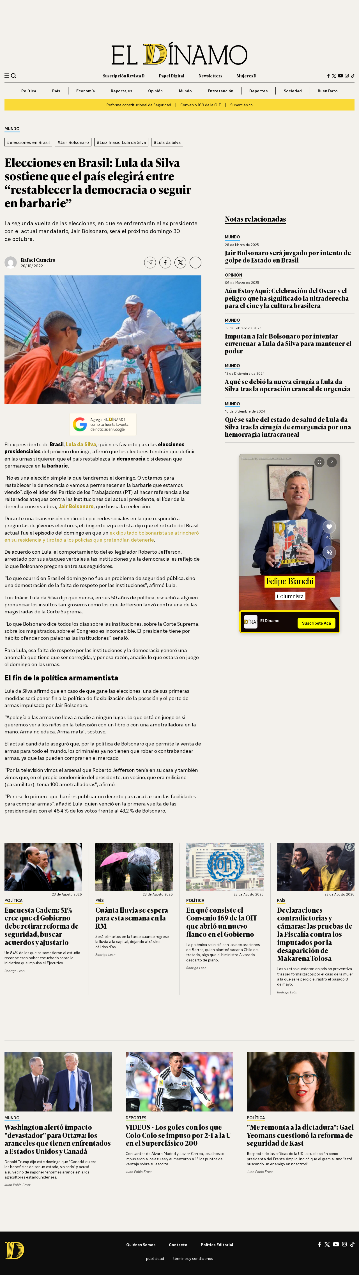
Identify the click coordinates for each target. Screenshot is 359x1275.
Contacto (178, 1244)
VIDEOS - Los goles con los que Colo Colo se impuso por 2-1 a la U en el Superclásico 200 (178, 1135)
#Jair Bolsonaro (73, 142)
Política (28, 90)
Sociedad (293, 90)
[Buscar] (13, 76)
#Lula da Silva (167, 142)
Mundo (185, 90)
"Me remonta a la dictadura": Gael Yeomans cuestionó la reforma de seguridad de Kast (300, 1135)
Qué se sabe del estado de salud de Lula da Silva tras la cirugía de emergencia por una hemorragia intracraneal (288, 427)
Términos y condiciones (193, 1258)
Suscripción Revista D (123, 76)
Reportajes (121, 90)
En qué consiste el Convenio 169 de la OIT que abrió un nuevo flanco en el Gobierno (221, 922)
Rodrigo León (14, 971)
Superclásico (241, 104)
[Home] (179, 53)
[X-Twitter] (334, 76)
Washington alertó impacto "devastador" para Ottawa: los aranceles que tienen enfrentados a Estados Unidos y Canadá (57, 1139)
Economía (85, 90)
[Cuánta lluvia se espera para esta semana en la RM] (134, 867)
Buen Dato (328, 90)
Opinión (155, 90)
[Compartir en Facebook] (165, 262)
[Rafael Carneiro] (10, 262)
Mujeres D (246, 76)
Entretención (220, 90)
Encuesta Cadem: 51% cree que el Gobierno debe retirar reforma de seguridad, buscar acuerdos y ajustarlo (41, 926)
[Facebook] (328, 76)
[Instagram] (347, 76)
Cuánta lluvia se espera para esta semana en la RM (131, 918)
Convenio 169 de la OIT (200, 104)
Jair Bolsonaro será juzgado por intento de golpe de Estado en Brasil (288, 256)
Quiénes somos (140, 1244)
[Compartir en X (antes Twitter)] (180, 262)
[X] (327, 1244)
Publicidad (155, 1258)
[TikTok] (353, 76)
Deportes (258, 90)
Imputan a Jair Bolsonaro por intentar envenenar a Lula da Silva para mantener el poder (288, 343)
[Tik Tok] (352, 1244)
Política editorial (217, 1244)
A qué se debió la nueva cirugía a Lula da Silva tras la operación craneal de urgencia (288, 385)
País (56, 90)
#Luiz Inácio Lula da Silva (121, 142)
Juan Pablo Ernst (17, 1185)
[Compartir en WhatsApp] (195, 262)
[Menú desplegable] (6, 75)
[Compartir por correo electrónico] (150, 262)
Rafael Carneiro (38, 259)
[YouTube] (340, 75)
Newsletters (210, 76)
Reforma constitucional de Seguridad (138, 104)
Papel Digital (171, 76)
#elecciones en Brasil (28, 142)
